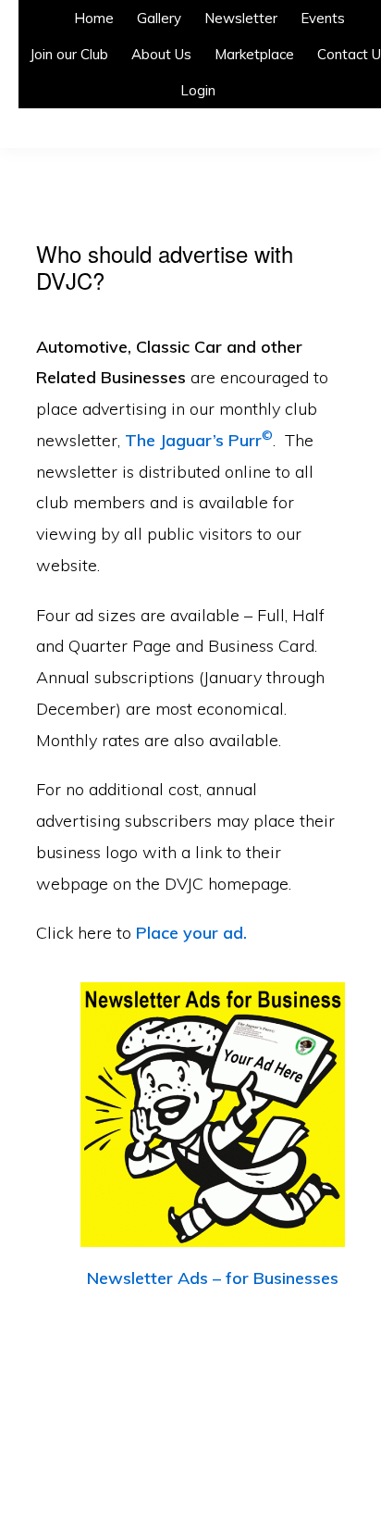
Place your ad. (191, 932)
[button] (238, 84)
